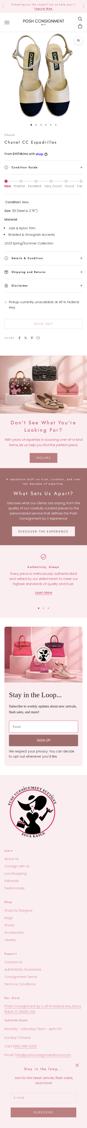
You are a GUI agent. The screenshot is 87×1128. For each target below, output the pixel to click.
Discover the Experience (43, 531)
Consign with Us (17, 866)
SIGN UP (43, 740)
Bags (8, 918)
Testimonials (14, 888)
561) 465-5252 (25, 1046)
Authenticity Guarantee (22, 969)
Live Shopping (15, 873)
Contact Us (13, 962)
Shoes (9, 925)
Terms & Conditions (20, 984)
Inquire (43, 458)
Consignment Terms (20, 977)
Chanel (9, 135)
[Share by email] (38, 338)
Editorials (11, 881)
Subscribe (43, 1112)
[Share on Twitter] (25, 338)
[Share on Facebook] (19, 338)
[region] (43, 577)
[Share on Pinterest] (32, 338)
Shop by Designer (18, 910)
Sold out (43, 324)
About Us (11, 859)
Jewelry (10, 940)
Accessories (14, 932)
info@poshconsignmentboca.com (43, 1055)
